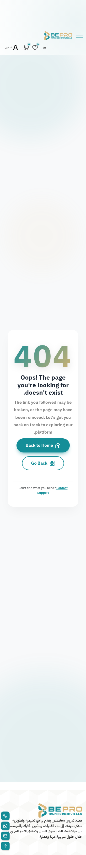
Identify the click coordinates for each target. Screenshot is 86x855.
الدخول (8, 47)
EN (44, 47)
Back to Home (39, 445)
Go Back (39, 463)
